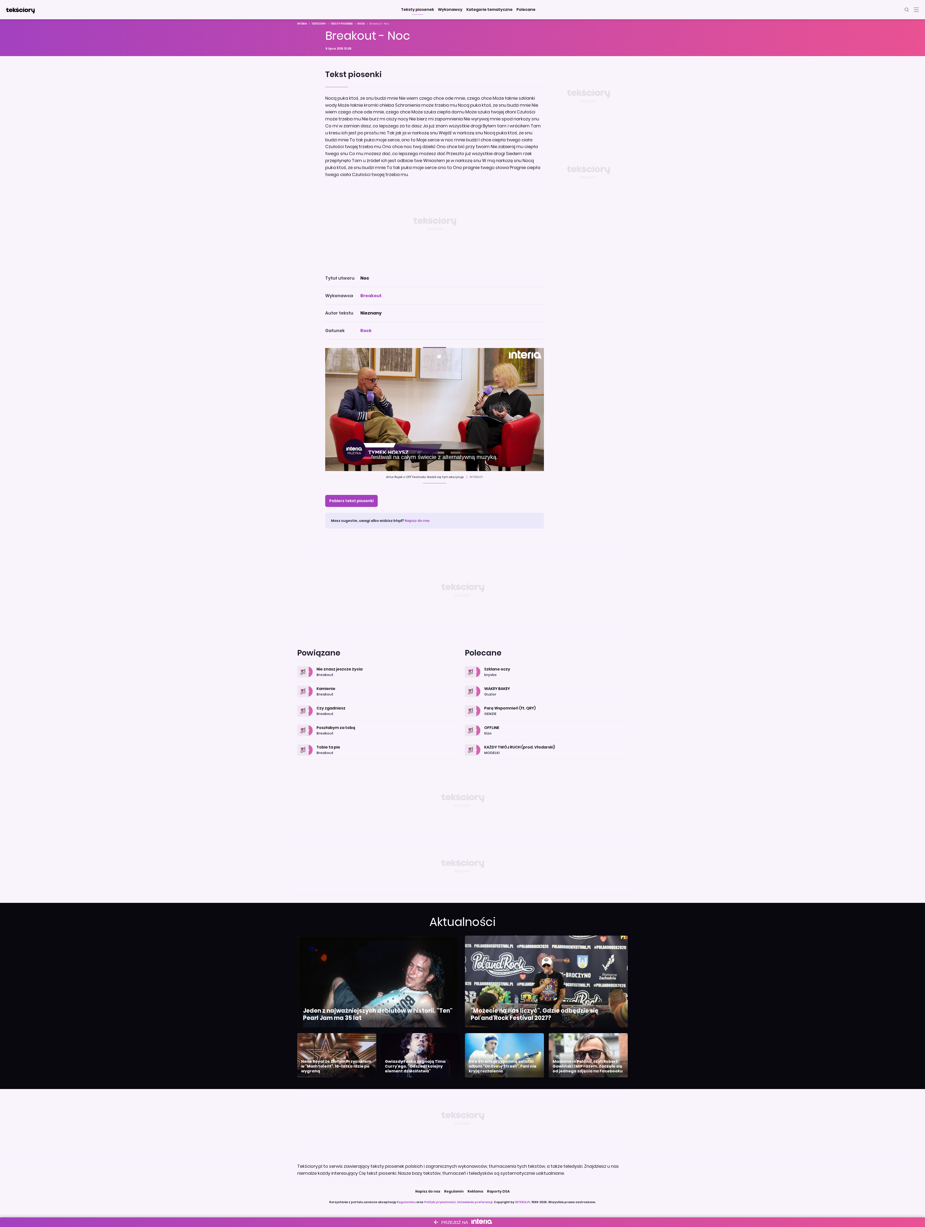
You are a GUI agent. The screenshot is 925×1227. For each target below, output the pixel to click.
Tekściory (318, 24)
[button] (417, 9)
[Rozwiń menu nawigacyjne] (916, 9)
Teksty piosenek (341, 24)
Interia (302, 24)
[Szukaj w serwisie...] (907, 9)
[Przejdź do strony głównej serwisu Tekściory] (20, 9)
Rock (361, 24)
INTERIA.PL (523, 1202)
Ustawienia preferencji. (475, 1202)
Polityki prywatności (440, 1202)
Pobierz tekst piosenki (351, 501)
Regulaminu (406, 1202)
